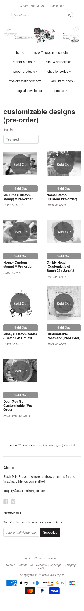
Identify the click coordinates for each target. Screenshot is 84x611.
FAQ (41, 568)
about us (58, 90)
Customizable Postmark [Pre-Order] (63, 335)
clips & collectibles (58, 61)
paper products (24, 71)
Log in (27, 558)
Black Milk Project (53, 575)
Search (10, 564)
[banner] (42, 34)
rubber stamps (23, 61)
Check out (57, 5)
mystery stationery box (25, 81)
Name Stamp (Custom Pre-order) (62, 196)
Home (13, 445)
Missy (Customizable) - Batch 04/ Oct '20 (20, 335)
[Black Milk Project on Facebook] (5, 501)
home (20, 52)
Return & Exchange (48, 564)
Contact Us (25, 564)
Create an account (46, 558)
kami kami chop (62, 81)
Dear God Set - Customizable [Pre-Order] (18, 405)
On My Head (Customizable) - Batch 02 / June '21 (61, 266)
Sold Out (20, 188)
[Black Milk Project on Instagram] (13, 501)
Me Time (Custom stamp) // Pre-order (18, 196)
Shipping (70, 564)
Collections (25, 445)
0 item (34, 5)
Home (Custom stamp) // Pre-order (18, 264)
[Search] (69, 14)
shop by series (58, 71)
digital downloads (29, 90)
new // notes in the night (51, 52)
